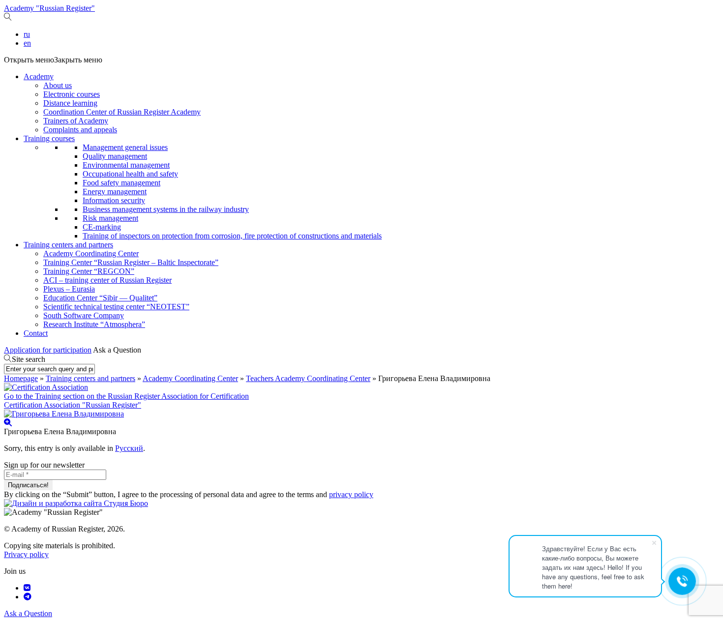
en (27, 43)
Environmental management (126, 165)
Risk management (110, 218)
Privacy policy (26, 554)
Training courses (49, 138)
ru (27, 34)
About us (57, 85)
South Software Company (83, 315)
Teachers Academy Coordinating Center (308, 378)
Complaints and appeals (80, 129)
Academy (39, 76)
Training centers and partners (68, 244)
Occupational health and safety (130, 174)
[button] (53, 60)
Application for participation (47, 350)
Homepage (21, 378)
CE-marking (102, 227)
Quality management (115, 156)
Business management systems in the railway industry (166, 209)
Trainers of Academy (75, 121)
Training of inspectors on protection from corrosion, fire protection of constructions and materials (232, 236)
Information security (114, 200)
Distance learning (70, 103)
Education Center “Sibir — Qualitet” (100, 298)
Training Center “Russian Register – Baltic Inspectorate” (130, 262)
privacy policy (351, 494)
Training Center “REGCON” (88, 271)
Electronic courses (71, 94)
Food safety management (121, 182)
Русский (129, 448)
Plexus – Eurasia (69, 289)
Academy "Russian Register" (49, 8)
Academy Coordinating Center (91, 253)
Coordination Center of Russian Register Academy (122, 112)
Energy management (115, 191)
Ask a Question (117, 350)
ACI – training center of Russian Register (107, 280)
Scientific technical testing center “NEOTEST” (116, 306)
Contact (36, 333)
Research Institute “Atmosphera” (94, 324)
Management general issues (125, 147)
